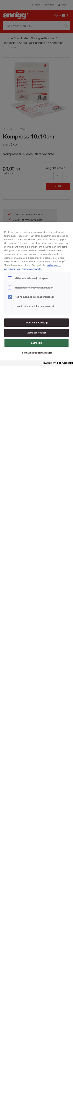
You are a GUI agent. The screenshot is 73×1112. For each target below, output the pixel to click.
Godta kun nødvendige (36, 322)
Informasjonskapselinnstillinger (36, 352)
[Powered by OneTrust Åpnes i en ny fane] (56, 363)
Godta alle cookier (36, 332)
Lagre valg (36, 342)
